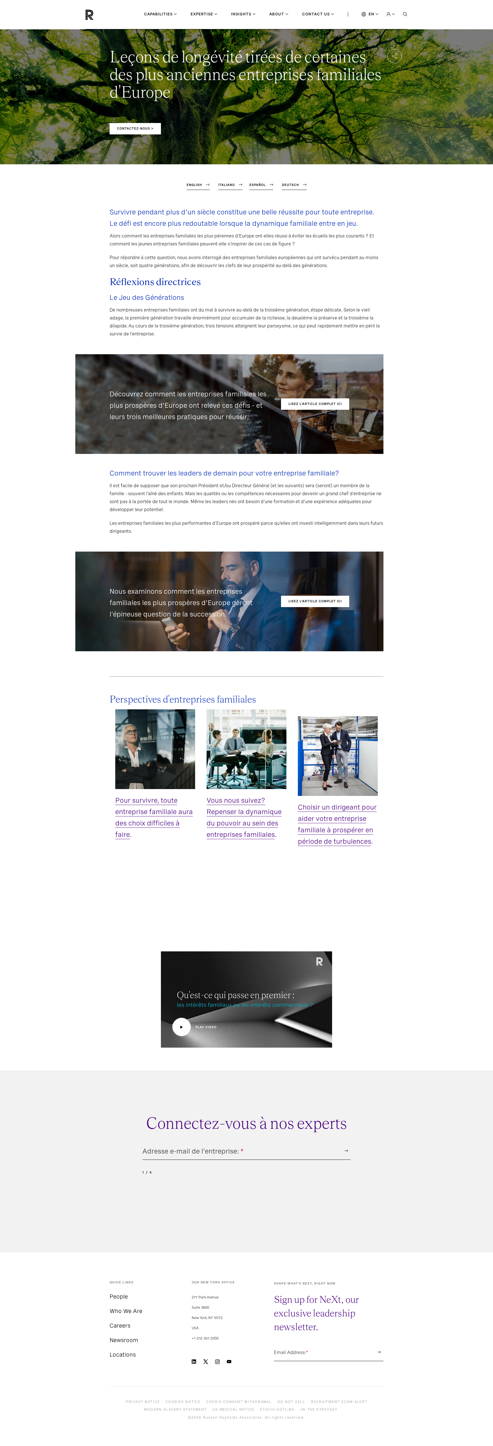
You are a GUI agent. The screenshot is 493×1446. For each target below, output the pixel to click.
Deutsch (290, 185)
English (194, 185)
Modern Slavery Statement (175, 1410)
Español (257, 185)
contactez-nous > (135, 128)
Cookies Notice (183, 1402)
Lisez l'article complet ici (315, 404)
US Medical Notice (233, 1410)
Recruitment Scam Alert (339, 1402)
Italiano (226, 185)
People (119, 1296)
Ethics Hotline (277, 1410)
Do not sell (291, 1402)
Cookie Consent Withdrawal (239, 1402)
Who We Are (126, 1311)
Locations (123, 1354)
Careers (120, 1325)
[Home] (99, 15)
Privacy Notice (143, 1402)
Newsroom (124, 1340)
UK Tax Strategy (319, 1410)
